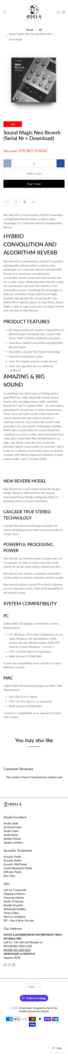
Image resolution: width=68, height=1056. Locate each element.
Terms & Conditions (15, 916)
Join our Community (15, 890)
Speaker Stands (12, 838)
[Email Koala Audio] (5, 965)
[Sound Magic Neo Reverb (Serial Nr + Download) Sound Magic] (33, 79)
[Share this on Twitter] (6, 202)
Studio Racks (11, 834)
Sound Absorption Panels (18, 868)
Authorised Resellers (15, 909)
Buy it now (34, 184)
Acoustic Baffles (13, 860)
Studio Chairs (11, 831)
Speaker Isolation (13, 842)
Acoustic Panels (12, 856)
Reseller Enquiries (13, 905)
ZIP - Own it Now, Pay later (19, 920)
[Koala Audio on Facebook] (9, 965)
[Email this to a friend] (33, 202)
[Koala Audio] (34, 12)
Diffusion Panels (13, 872)
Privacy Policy (11, 912)
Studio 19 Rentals (13, 901)
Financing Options (14, 897)
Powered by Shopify (38, 1011)
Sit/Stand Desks (13, 827)
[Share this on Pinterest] (24, 202)
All (40, 29)
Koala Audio (26, 1008)
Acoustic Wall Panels (15, 864)
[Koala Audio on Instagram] (13, 965)
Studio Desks (11, 823)
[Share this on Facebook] (16, 202)
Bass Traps (9, 875)
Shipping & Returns (14, 893)
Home (29, 29)
